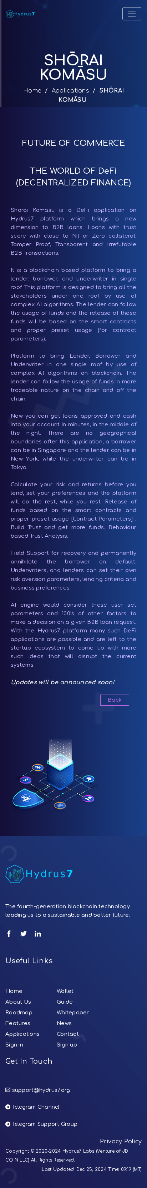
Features (17, 1023)
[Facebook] (8, 933)
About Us (18, 1002)
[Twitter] (23, 933)
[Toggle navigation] (131, 13)
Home (32, 91)
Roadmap (18, 1013)
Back (115, 700)
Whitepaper (73, 1013)
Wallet (65, 991)
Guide (65, 1002)
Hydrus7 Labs (78, 1151)
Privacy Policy (121, 1141)
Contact (68, 1034)
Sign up (67, 1045)
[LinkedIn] (37, 933)
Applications (70, 91)
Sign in (14, 1045)
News (64, 1023)
